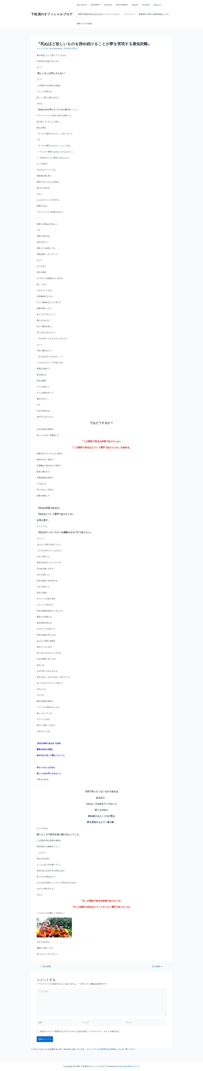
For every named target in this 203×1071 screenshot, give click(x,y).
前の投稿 (46, 966)
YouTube (146, 5)
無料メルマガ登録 (84, 23)
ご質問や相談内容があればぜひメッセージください (98, 14)
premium (108, 5)
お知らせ (157, 5)
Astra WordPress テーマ (129, 1066)
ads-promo (82, 5)
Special (135, 5)
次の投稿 (157, 966)
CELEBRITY (95, 5)
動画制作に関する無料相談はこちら (154, 14)
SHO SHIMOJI (122, 5)
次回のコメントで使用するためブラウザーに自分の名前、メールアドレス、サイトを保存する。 (80, 1031)
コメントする (42, 48)
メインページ (129, 14)
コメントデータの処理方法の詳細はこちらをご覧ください (110, 1049)
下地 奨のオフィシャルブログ (52, 14)
